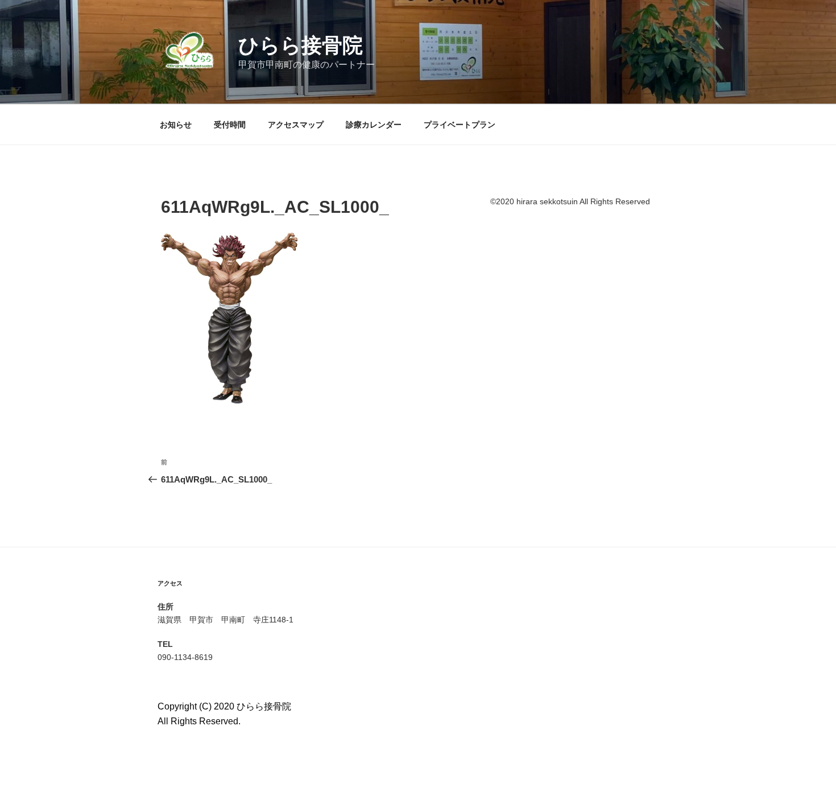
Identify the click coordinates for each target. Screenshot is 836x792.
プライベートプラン (459, 124)
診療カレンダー (374, 124)
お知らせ (176, 124)
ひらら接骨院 (300, 45)
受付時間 (230, 124)
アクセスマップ (296, 124)
